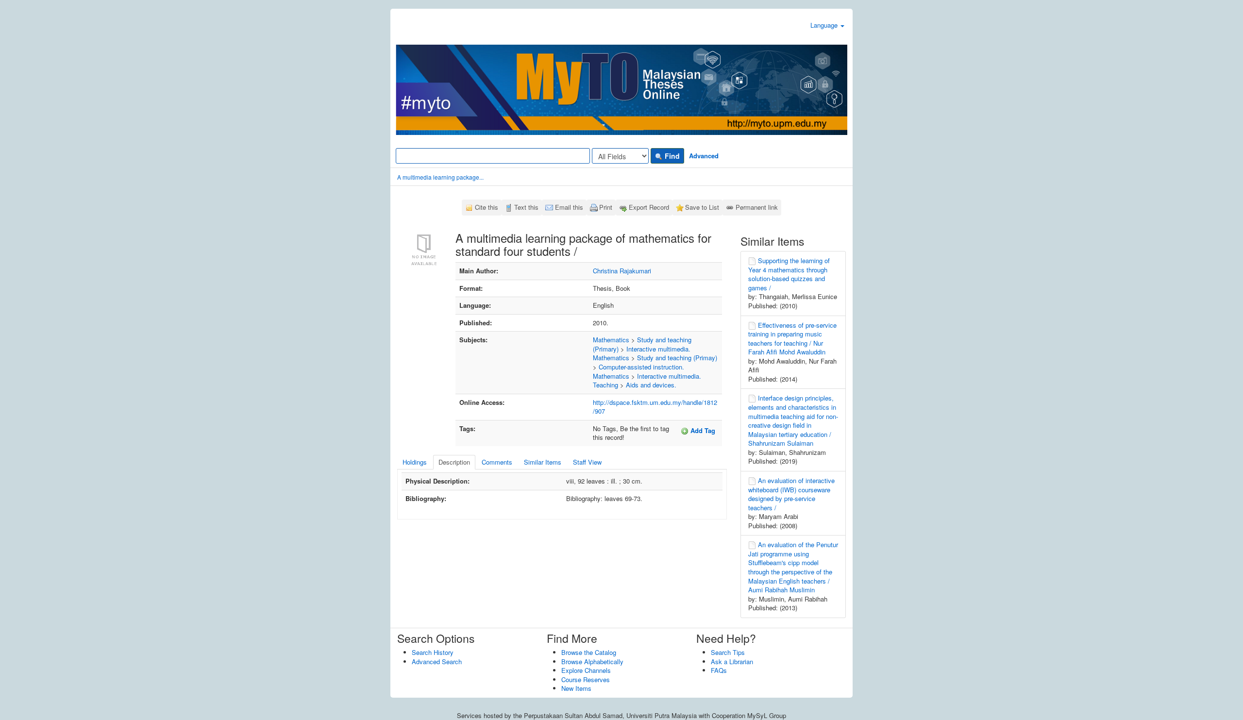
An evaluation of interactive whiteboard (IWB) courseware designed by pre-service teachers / (791, 494)
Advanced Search (437, 661)
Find (671, 156)
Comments (497, 462)
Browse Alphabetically (592, 661)
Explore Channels (586, 670)
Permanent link (757, 207)
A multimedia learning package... (440, 177)
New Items (576, 688)
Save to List (702, 207)
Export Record (649, 207)
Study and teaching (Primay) (677, 357)
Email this (569, 207)
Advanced (704, 155)
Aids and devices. (651, 384)
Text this (526, 207)
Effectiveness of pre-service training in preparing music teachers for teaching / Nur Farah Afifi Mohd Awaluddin (792, 338)
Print (605, 207)
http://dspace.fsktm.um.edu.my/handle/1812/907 (655, 407)
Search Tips (728, 652)
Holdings (415, 462)
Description (454, 462)
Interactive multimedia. (658, 348)
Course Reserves (585, 679)
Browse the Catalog (588, 652)
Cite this (486, 207)
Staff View (587, 462)
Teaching (605, 384)
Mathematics (611, 339)
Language (825, 25)
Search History (433, 652)
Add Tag (702, 430)
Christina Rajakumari (622, 270)
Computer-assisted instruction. (641, 366)
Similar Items (542, 462)
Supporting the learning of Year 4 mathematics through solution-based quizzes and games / (789, 274)
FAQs (719, 670)
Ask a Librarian (732, 661)
